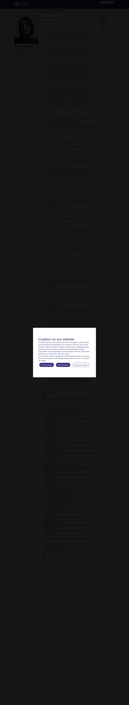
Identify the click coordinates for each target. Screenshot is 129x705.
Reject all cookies (63, 365)
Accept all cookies (46, 365)
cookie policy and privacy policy (58, 354)
